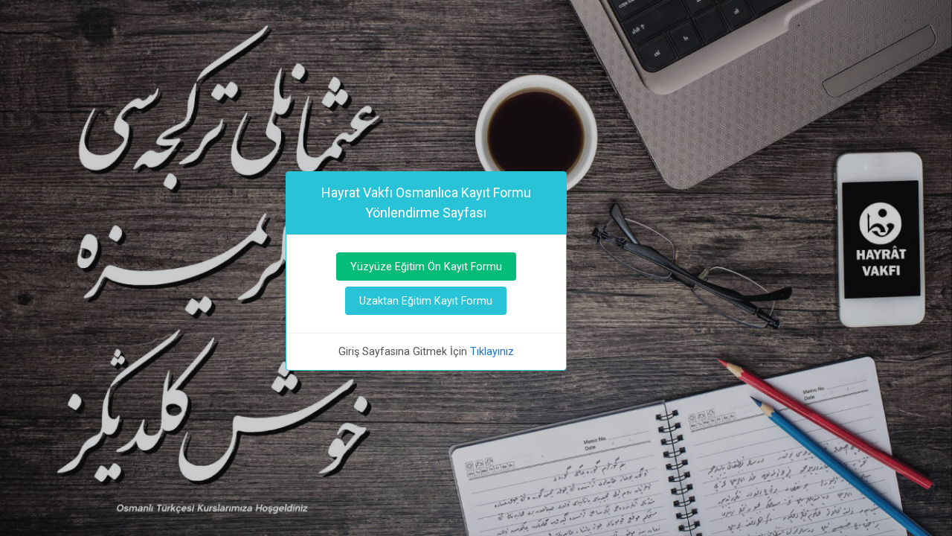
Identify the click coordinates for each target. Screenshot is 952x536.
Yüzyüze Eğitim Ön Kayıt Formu (426, 266)
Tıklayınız (492, 351)
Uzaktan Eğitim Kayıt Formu (425, 301)
